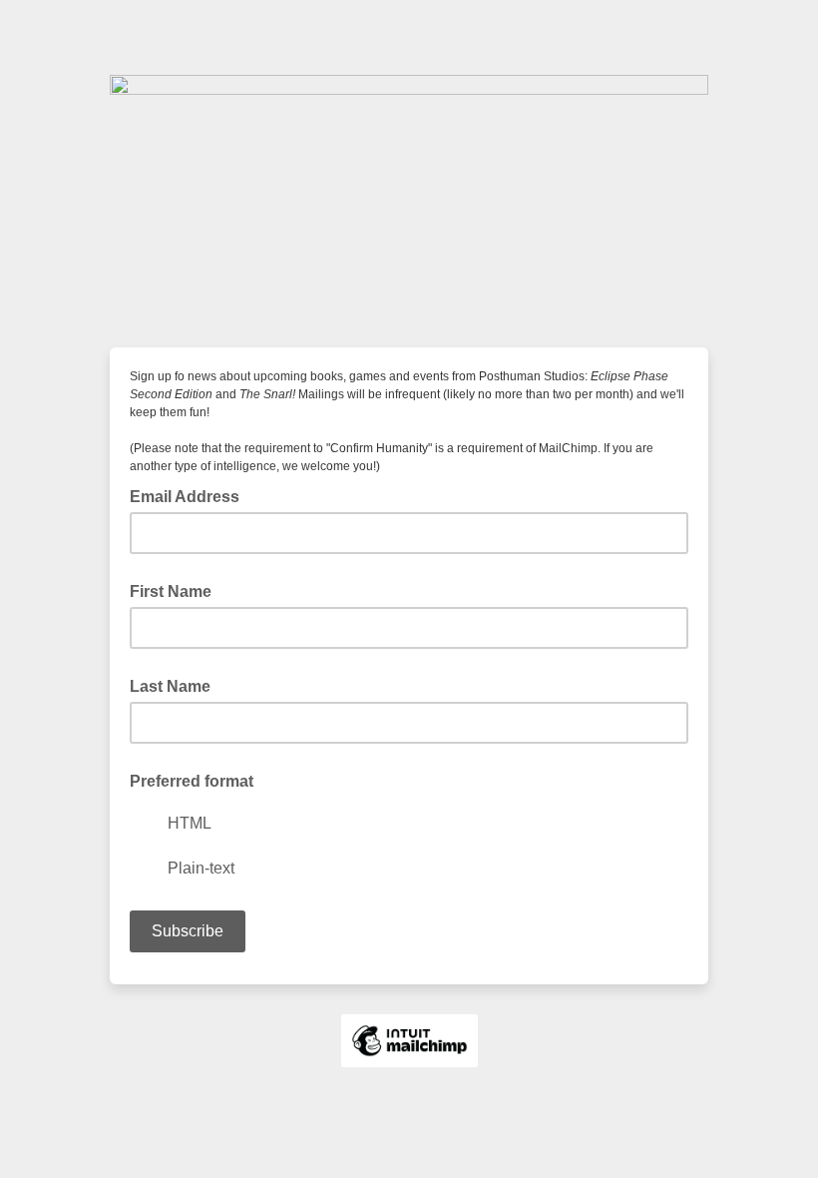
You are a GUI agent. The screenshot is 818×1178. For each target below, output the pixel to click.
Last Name (170, 686)
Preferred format (191, 781)
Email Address (190, 495)
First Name (170, 591)
